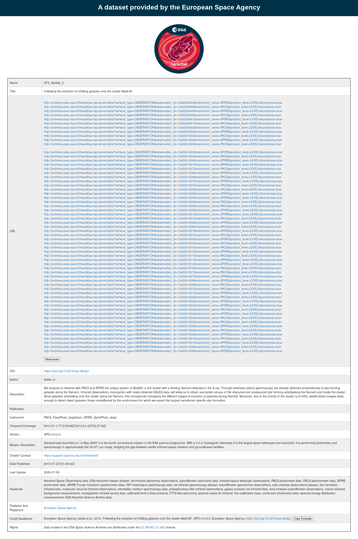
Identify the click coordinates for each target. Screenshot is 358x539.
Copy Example (303, 518)
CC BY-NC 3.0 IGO (153, 527)
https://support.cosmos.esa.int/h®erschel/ (71, 455)
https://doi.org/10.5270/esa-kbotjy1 (67, 371)
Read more (52, 359)
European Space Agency (60, 508)
